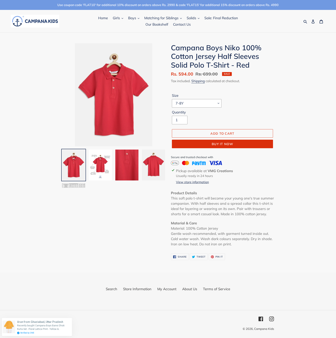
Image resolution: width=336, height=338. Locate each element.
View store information (192, 182)
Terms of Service (216, 289)
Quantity (179, 112)
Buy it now (222, 144)
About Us (189, 289)
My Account (166, 289)
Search (111, 289)
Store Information (137, 289)
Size (175, 95)
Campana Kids (264, 329)
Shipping (198, 81)
